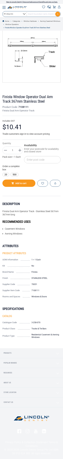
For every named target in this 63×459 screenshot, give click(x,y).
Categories (16, 21)
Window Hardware (30, 21)
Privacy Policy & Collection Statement (26, 442)
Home (7, 21)
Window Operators (12, 24)
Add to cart (20, 183)
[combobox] (31, 14)
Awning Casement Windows (50, 21)
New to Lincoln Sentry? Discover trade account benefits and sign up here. (32, 2)
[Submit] (58, 14)
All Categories (8, 14)
